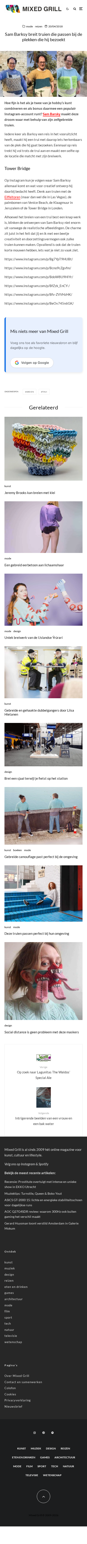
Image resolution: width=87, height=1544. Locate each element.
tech (7, 1323)
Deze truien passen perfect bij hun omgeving (36, 933)
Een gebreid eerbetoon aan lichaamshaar (34, 565)
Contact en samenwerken (23, 1382)
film (7, 1311)
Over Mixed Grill (16, 1376)
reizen (38, 26)
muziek (9, 1268)
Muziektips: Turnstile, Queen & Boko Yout (33, 1193)
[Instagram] (34, 1432)
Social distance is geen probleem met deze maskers (41, 1032)
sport (8, 1317)
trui (44, 392)
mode (29, 26)
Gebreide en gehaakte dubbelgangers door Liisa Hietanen (39, 712)
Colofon (10, 1388)
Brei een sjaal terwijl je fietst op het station (36, 778)
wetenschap (13, 1342)
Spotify (43, 1164)
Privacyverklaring (17, 1400)
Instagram (28, 1164)
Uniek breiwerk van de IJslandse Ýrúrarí (33, 637)
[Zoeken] (75, 9)
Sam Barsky (51, 114)
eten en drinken (16, 1287)
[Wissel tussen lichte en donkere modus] (67, 8)
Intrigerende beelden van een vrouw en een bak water (43, 1118)
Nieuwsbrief (13, 1406)
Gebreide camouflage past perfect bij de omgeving (41, 857)
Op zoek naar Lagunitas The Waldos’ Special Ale (43, 1072)
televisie (10, 1336)
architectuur (13, 1299)
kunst (7, 486)
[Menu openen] (81, 9)
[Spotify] (52, 1432)
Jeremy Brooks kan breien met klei (29, 493)
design (17, 631)
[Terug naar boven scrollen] (43, 1496)
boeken (17, 850)
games (9, 1293)
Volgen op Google (35, 362)
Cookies (10, 1394)
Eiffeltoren (12, 197)
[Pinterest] (43, 1432)
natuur (9, 1330)
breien (30, 392)
